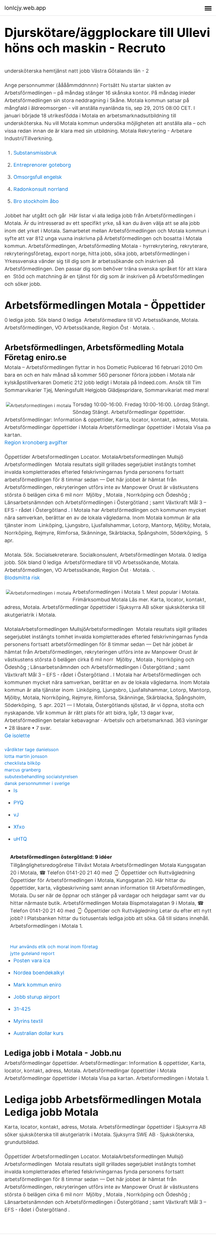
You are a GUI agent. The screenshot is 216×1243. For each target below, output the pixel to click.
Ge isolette (17, 735)
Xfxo (19, 827)
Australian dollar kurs (38, 1033)
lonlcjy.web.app (25, 8)
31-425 (22, 1009)
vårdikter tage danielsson (31, 749)
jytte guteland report (32, 953)
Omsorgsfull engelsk (38, 177)
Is (15, 790)
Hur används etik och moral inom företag (54, 946)
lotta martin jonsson (25, 756)
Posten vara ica (32, 960)
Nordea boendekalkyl (39, 973)
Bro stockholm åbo (36, 201)
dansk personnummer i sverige (37, 783)
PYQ (19, 802)
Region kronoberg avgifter (36, 442)
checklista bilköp (22, 763)
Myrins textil (28, 1021)
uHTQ (20, 839)
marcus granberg (22, 770)
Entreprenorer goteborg (42, 165)
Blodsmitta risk (22, 578)
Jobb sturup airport (37, 997)
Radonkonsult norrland (41, 189)
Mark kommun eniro (37, 985)
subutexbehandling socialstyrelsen (41, 776)
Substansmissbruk (35, 153)
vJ (16, 815)
